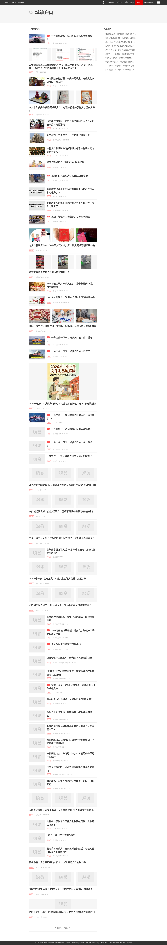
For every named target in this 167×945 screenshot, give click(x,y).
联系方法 (75, 943)
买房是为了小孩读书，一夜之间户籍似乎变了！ (70, 135)
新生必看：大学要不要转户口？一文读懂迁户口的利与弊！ (58, 862)
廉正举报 (122, 943)
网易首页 (7, 2)
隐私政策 (95, 943)
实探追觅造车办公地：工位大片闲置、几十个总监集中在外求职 (121, 70)
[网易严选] (119, 2)
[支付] (126, 2)
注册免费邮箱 (148, 2)
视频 (49, 43)
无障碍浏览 (21, 2)
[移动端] (104, 2)
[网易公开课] (111, 2)
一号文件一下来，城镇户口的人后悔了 (70, 351)
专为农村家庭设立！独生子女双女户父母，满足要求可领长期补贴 (62, 245)
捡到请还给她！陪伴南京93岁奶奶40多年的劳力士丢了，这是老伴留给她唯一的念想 (121, 34)
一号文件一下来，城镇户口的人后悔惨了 (71, 429)
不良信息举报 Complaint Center (109, 943)
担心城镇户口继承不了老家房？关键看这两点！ (70, 657)
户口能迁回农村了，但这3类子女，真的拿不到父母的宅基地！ (60, 605)
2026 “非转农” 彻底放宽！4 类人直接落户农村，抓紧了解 (57, 578)
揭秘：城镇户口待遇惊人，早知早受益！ (71, 216)
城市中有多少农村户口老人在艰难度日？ (49, 272)
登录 (138, 2)
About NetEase (59, 943)
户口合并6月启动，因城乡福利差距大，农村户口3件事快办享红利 (62, 912)
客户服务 (88, 943)
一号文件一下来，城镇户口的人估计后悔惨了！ (70, 456)
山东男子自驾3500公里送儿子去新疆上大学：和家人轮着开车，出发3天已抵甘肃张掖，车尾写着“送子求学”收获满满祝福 (121, 46)
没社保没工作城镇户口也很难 (66, 644)
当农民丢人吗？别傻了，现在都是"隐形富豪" (69, 698)
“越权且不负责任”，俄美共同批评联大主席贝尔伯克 (121, 62)
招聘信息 (82, 943)
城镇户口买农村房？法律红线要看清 (69, 175)
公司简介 (68, 943)
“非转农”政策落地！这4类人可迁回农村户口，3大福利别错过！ (61, 889)
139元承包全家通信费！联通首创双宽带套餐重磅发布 (121, 38)
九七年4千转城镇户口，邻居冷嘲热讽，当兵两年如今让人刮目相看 (62, 485)
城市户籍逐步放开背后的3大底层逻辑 (65, 162)
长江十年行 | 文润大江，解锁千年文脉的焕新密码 (121, 66)
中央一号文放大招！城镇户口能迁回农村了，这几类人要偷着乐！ (62, 538)
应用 (13, 2)
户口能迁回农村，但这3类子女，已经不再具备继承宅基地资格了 (61, 511)
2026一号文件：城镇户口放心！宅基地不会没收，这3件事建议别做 (62, 403)
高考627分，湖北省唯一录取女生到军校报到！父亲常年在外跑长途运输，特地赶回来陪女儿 (121, 50)
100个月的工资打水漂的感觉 (61, 835)
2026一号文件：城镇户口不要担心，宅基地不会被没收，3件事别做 (62, 326)
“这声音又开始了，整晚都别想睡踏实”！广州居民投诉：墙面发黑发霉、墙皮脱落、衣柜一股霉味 (121, 58)
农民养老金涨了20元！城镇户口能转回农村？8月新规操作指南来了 (62, 810)
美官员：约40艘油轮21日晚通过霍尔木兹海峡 (121, 54)
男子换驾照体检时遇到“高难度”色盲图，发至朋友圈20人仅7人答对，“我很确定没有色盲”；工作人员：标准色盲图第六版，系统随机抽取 (121, 42)
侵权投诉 (129, 943)
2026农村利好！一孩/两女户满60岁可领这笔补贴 (71, 297)
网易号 (31, 72)
